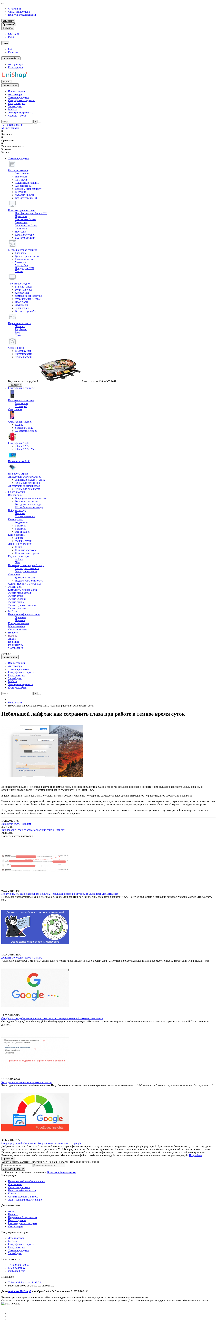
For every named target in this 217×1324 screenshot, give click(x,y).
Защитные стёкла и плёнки (30, 479)
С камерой (21, 406)
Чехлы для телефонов (27, 482)
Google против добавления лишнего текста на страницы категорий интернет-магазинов (52, 1018)
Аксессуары (22, 292)
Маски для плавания (27, 568)
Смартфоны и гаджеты (21, 100)
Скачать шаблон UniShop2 (23, 1196)
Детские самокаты (25, 577)
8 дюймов (20, 528)
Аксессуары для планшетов (24, 485)
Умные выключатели (20, 592)
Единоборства (16, 534)
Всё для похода (17, 510)
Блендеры (20, 253)
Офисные (20, 617)
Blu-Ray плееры (24, 286)
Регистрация (15, 67)
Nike (17, 562)
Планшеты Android (19, 461)
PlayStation (21, 329)
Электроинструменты (20, 112)
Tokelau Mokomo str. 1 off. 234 (25, 1282)
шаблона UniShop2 (19, 1291)
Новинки (13, 641)
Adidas (19, 559)
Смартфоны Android (20, 421)
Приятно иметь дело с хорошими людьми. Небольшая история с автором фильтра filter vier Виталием (59, 893)
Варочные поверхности (28, 188)
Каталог (7, 81)
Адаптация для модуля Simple (25, 1199)
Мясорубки (21, 265)
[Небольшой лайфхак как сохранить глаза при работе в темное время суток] (42, 781)
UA (10, 49)
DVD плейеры (23, 289)
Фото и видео (16, 347)
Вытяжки (20, 191)
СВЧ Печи (21, 179)
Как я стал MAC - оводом (16, 823)
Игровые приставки (19, 323)
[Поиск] (39, 122)
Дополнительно (10, 1205)
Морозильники (23, 173)
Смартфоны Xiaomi (26, 430)
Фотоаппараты (23, 353)
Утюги (19, 271)
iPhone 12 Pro (22, 446)
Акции (12, 638)
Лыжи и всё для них (20, 543)
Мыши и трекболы (26, 225)
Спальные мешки (25, 516)
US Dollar (13, 33)
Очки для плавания (26, 571)
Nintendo (20, 326)
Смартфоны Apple (18, 443)
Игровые (20, 620)
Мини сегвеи (22, 531)
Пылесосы (21, 176)
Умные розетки (17, 608)
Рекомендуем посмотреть (22, 1223)
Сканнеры (21, 228)
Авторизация (15, 64)
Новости (13, 632)
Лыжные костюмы (25, 550)
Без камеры (21, 403)
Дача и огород (16, 1238)
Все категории (16, 91)
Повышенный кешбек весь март (26, 1181)
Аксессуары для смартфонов (24, 476)
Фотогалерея (15, 647)
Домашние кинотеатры (28, 295)
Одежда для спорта (19, 556)
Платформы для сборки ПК (31, 213)
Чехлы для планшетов (27, 488)
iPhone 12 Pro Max (25, 449)
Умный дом (15, 106)
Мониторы (21, 222)
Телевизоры (22, 308)
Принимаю (8, 1158)
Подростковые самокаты (29, 580)
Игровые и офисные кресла (24, 614)
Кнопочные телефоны (21, 400)
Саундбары (21, 304)
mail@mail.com (16, 1270)
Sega (17, 332)
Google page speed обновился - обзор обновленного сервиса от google (41, 1143)
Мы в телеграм (10, 128)
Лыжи (18, 546)
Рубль (11, 36)
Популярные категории (14, 1232)
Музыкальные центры (28, 298)
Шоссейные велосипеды (29, 507)
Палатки (20, 513)
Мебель (12, 109)
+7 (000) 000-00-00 (12, 124)
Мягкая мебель (16, 626)
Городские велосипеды (28, 504)
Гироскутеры (15, 519)
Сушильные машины (27, 182)
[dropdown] (2, 3)
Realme (19, 424)
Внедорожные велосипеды (30, 498)
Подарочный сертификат (22, 1217)
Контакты (13, 1193)
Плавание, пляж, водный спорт (26, 565)
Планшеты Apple (18, 473)
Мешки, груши (23, 540)
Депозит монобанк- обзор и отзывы (22, 957)
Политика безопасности (22, 14)
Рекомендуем (15, 644)
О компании (15, 8)
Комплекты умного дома (22, 589)
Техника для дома (18, 97)
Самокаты (14, 574)
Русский (13, 52)
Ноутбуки (20, 231)
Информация (8, 1175)
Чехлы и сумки (23, 356)
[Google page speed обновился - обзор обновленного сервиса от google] (35, 1136)
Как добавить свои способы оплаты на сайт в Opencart (32, 829)
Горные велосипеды (26, 501)
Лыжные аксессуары (27, 553)
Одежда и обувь (17, 115)
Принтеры (21, 216)
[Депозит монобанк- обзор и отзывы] (35, 951)
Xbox (18, 335)
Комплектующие (24, 234)
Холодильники (23, 185)
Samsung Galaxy (24, 427)
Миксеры (20, 262)
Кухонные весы (24, 259)
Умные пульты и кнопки (22, 605)
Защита (19, 537)
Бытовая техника (18, 170)
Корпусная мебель (18, 623)
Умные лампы (16, 602)
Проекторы (21, 301)
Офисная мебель (17, 629)
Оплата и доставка (19, 11)
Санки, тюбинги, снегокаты (24, 583)
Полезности (15, 702)
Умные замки (16, 595)
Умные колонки (17, 598)
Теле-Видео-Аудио (19, 283)
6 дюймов (20, 525)
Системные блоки (25, 219)
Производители (17, 1220)
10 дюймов (21, 522)
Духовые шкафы (24, 194)
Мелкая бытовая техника (22, 249)
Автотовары (15, 94)
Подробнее (15, 384)
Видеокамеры (23, 350)
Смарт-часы (15, 409)
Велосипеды (15, 495)
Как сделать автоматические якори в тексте (26, 1082)
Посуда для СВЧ (24, 268)
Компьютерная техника (21, 210)
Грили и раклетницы (27, 256)
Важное (12, 635)
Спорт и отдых (16, 103)
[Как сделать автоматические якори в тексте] (35, 1076)
